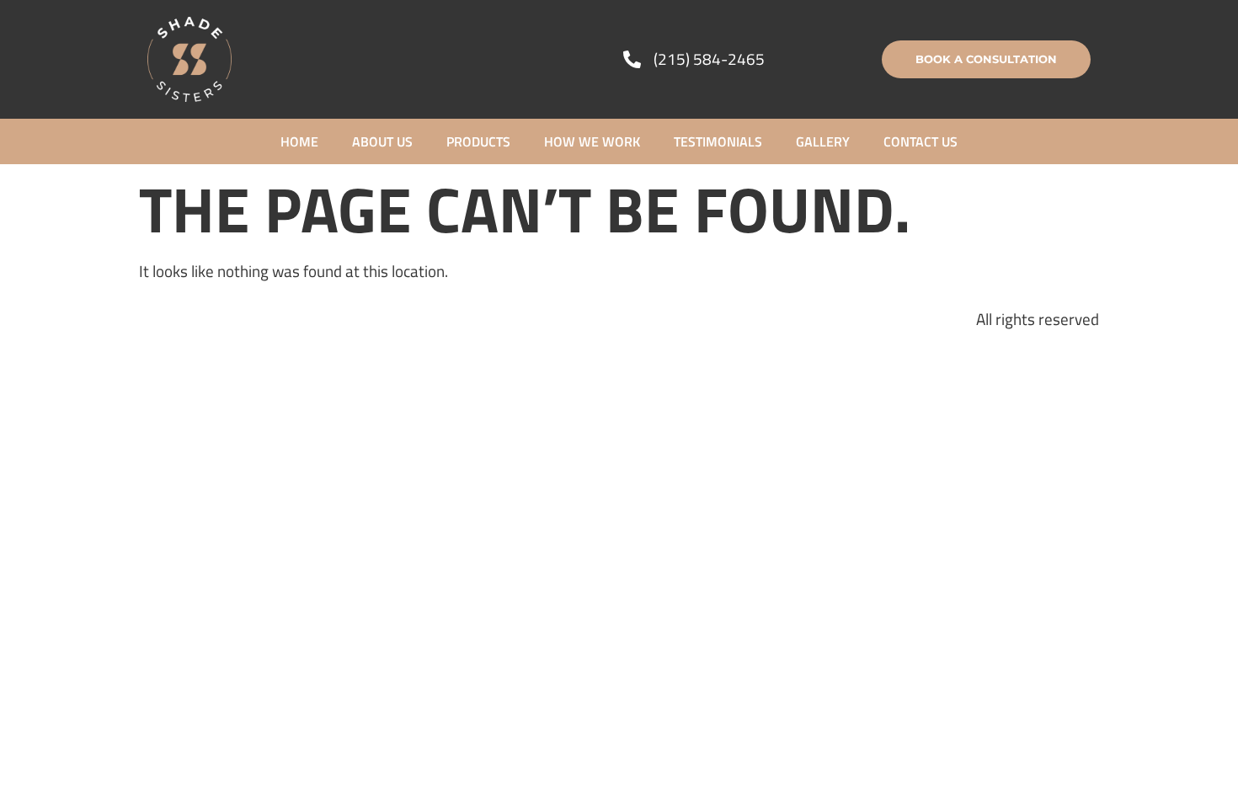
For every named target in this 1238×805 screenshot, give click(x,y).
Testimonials (718, 141)
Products (478, 141)
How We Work (592, 141)
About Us (382, 141)
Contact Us (920, 141)
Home (299, 141)
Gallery (823, 141)
